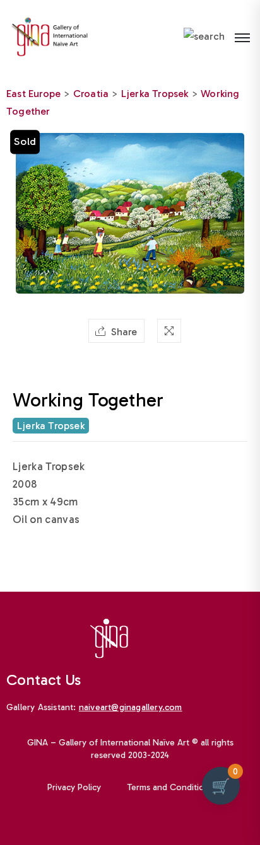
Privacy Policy (74, 787)
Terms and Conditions (170, 787)
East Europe (33, 94)
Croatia (91, 94)
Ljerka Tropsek (155, 94)
